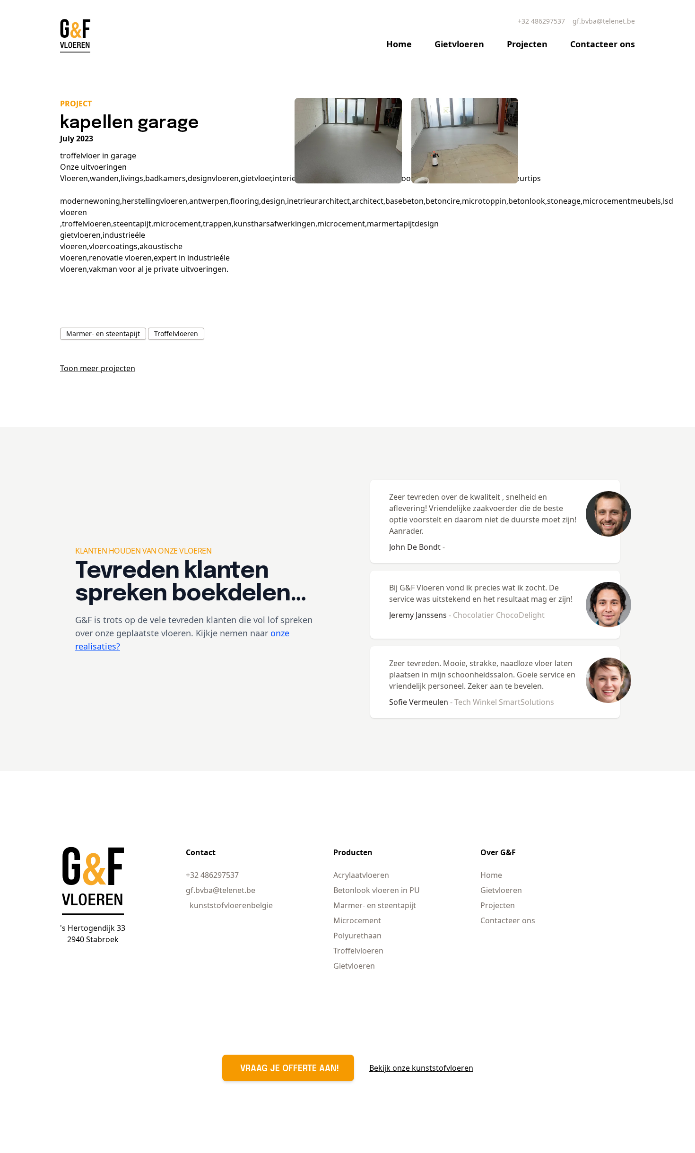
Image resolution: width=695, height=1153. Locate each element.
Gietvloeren (459, 44)
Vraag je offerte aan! (289, 1069)
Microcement (357, 920)
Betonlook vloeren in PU (376, 890)
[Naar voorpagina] (75, 35)
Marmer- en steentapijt (103, 333)
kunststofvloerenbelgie (231, 905)
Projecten (527, 44)
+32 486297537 (541, 21)
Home (399, 44)
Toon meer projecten (97, 368)
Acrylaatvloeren (361, 875)
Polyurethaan (357, 935)
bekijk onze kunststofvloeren (421, 1068)
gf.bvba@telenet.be (604, 21)
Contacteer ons (602, 44)
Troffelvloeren (176, 333)
